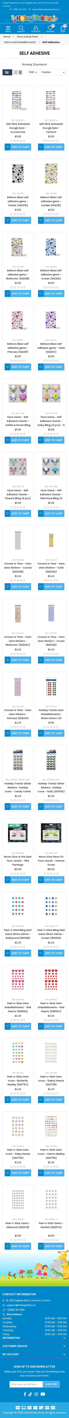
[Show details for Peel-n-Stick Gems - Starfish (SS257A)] (51, 1199)
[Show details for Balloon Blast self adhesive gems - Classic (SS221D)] (17, 173)
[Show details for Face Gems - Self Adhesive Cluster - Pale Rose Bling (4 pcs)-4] (51, 466)
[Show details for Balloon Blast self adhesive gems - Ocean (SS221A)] (51, 246)
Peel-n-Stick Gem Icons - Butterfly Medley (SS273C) (18, 1080)
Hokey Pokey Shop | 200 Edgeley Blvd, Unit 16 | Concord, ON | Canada (30, 4)
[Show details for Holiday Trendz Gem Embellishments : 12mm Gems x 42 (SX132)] (51, 686)
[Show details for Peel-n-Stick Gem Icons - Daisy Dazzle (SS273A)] (18, 1126)
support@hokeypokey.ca (21, 1305)
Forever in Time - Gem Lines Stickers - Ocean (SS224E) (51, 641)
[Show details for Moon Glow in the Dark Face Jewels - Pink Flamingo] (17, 833)
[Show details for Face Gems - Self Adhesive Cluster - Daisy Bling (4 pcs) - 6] (51, 393)
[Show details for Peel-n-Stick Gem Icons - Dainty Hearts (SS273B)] (51, 1052)
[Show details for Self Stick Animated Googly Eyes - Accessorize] (17, 100)
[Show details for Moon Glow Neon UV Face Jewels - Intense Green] (51, 833)
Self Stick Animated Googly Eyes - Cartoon (51, 128)
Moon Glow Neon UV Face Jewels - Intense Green (51, 860)
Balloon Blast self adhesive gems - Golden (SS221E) (51, 201)
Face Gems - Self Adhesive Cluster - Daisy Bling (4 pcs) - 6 (51, 421)
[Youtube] (43, 1394)
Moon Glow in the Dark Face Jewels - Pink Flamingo (18, 860)
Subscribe (51, 1384)
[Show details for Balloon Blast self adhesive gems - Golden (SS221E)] (51, 173)
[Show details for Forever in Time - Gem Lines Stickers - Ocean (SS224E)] (51, 613)
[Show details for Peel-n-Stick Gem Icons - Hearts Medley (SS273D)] (51, 1126)
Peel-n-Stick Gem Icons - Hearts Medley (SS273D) (51, 1154)
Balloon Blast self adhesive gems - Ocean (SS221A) (51, 274)
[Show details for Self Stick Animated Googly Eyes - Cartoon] (51, 100)
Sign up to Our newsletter (34, 1366)
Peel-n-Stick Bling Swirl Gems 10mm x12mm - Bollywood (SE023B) (18, 934)
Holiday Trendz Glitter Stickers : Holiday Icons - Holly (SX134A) (51, 787)
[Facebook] (25, 1394)
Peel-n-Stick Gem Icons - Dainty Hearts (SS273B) (51, 1080)
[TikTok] (30, 1394)
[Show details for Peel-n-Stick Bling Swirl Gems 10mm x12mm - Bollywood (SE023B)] (18, 906)
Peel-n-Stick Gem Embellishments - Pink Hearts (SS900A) (18, 1007)
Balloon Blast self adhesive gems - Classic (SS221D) (18, 201)
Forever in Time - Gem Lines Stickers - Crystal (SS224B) (18, 567)
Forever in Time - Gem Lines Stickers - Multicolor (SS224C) (17, 641)
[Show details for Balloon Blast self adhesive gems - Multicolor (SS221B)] (18, 246)
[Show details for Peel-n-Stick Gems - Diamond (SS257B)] (18, 1199)
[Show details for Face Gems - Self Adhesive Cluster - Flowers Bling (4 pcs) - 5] (17, 466)
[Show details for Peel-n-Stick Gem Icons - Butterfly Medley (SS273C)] (18, 1052)
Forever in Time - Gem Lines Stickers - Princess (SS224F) (17, 714)
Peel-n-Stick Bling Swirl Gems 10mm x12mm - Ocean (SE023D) (51, 934)
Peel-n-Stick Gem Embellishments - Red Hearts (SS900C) (51, 1007)
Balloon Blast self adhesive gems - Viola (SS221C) (51, 348)
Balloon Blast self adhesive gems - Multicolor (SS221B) (17, 274)
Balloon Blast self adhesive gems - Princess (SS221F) (18, 348)
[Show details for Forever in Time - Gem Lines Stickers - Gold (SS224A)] (51, 540)
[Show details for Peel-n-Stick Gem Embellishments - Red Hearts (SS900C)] (51, 979)
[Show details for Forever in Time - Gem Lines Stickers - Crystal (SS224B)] (18, 539)
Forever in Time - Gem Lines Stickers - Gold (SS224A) (51, 567)
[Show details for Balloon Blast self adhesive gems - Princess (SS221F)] (17, 320)
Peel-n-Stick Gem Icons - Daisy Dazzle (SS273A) (18, 1154)
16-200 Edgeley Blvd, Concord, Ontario (28, 1300)
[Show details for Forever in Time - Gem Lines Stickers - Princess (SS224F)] (18, 686)
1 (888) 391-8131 (15, 1309)
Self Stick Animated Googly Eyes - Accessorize (18, 128)
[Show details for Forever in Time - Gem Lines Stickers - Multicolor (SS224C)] (18, 613)
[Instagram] (36, 1394)
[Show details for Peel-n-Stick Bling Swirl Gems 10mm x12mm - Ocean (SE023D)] (51, 906)
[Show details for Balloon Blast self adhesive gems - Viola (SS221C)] (51, 320)
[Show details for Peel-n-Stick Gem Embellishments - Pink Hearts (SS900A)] (17, 979)
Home (6, 36)
